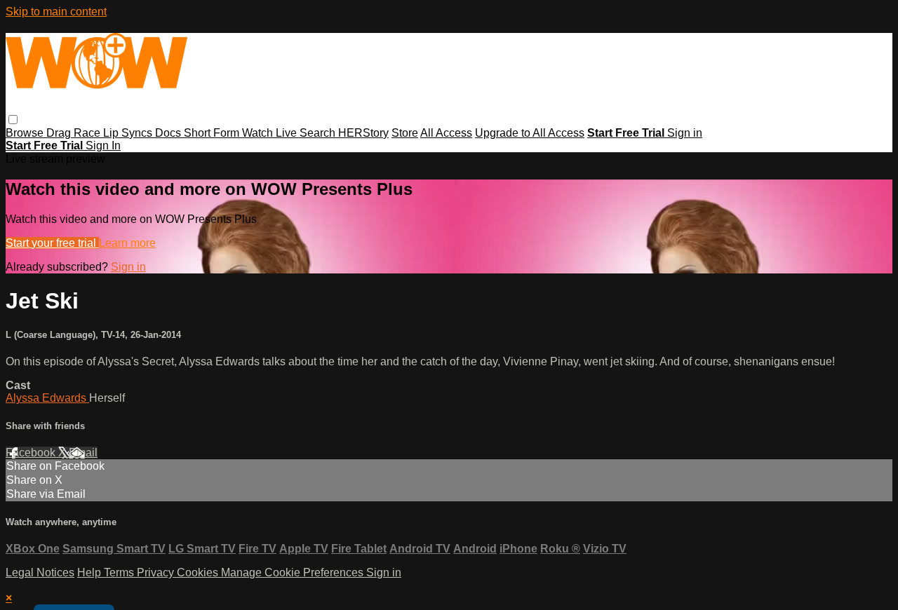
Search (319, 133)
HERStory (363, 133)
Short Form (213, 133)
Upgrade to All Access (529, 133)
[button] (13, 119)
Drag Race (74, 133)
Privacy (157, 572)
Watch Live (271, 133)
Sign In (103, 145)
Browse (26, 133)
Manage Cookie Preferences (293, 572)
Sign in (684, 133)
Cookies (199, 572)
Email (83, 453)
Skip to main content (56, 12)
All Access (446, 133)
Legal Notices (40, 572)
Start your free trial (52, 243)
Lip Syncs (129, 133)
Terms (120, 572)
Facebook (32, 453)
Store (404, 133)
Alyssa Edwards (47, 398)
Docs (169, 133)
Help (90, 572)
